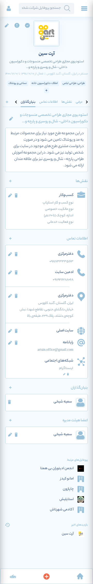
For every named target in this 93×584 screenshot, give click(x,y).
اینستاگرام (66, 368)
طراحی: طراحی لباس (74, 83)
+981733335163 (61, 261)
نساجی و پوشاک (18, 83)
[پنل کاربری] (9, 8)
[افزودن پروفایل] (46, 576)
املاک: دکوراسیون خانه (45, 83)
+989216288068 (63, 279)
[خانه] (80, 576)
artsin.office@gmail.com (55, 350)
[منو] (84, 8)
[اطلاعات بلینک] (13, 576)
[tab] (80, 102)
